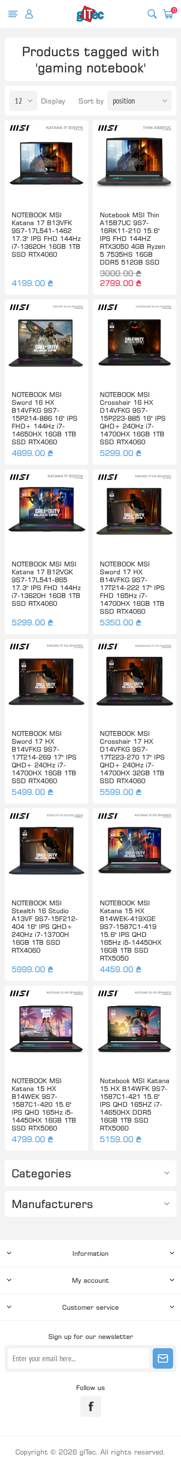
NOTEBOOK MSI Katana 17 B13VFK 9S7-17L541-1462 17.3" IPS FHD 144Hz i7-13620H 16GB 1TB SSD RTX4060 (46, 234)
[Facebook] (90, 1406)
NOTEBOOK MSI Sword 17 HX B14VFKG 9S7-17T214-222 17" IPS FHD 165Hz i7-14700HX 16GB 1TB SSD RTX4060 (132, 587)
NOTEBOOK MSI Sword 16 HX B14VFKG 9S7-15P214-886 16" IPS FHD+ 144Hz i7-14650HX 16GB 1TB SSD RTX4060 (45, 418)
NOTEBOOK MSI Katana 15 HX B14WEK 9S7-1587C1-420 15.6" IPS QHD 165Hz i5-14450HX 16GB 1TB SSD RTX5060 (44, 1104)
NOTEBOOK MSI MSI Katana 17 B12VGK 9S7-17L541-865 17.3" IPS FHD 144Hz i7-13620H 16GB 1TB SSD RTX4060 (46, 583)
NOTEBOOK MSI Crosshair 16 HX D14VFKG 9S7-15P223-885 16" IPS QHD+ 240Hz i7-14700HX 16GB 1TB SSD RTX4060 (133, 418)
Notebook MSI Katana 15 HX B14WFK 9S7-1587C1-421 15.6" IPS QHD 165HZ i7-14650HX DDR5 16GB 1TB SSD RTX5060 (134, 1104)
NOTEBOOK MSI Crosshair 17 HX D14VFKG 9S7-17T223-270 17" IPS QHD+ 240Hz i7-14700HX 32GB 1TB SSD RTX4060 (132, 757)
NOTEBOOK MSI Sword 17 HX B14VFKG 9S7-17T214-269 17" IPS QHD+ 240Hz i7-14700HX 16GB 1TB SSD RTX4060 (44, 757)
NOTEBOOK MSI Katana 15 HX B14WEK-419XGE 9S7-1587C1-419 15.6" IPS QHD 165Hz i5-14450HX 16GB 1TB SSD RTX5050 (131, 930)
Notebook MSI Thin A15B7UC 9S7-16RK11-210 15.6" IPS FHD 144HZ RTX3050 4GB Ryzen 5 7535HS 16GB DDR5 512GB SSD (132, 238)
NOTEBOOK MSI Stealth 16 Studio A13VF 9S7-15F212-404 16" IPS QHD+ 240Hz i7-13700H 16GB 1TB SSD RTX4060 (45, 926)
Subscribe (163, 1358)
